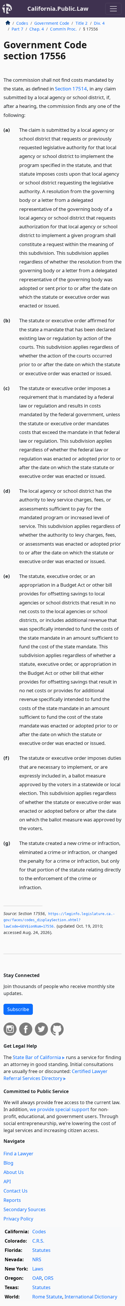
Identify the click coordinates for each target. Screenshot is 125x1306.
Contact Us (15, 1191)
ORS (48, 1278)
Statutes (41, 1250)
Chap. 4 (36, 29)
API (7, 1181)
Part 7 (17, 29)
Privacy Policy (18, 1219)
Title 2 (82, 23)
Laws (37, 1269)
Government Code (51, 23)
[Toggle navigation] (113, 9)
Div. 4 (99, 23)
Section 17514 (71, 88)
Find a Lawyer (18, 1153)
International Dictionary (91, 1296)
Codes (22, 23)
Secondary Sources (24, 1209)
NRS (36, 1259)
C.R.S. (38, 1241)
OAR (37, 1278)
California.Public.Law (57, 9)
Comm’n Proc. (63, 29)
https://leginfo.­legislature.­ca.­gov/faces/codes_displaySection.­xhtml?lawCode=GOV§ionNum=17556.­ (59, 920)
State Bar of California (37, 1057)
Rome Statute (47, 1296)
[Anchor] (28, 114)
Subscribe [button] (18, 1009)
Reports (12, 1200)
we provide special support (59, 1109)
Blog (8, 1163)
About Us (13, 1172)
